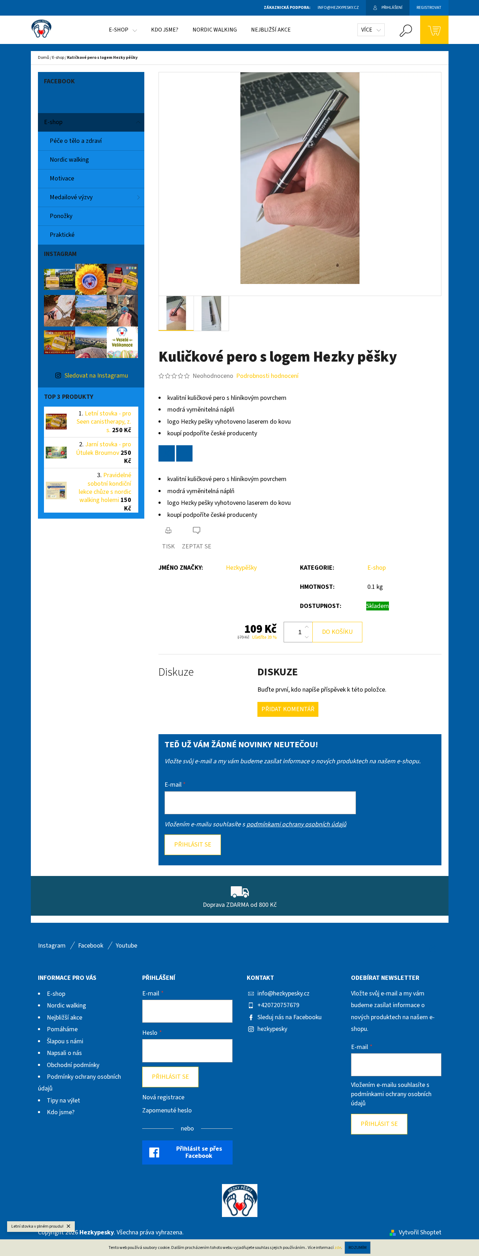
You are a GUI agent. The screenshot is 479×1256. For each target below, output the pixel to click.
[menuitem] (123, 30)
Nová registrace (163, 1097)
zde (337, 1248)
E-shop (53, 122)
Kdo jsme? (60, 1112)
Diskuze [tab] (176, 672)
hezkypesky (272, 1029)
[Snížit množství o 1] (306, 637)
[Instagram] (433, 948)
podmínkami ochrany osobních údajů (296, 824)
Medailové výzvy (71, 197)
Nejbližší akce (64, 1017)
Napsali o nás (64, 1053)
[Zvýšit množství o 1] (306, 627)
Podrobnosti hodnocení (267, 376)
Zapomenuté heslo (167, 1110)
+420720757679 (278, 1005)
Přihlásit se (192, 844)
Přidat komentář (287, 709)
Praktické (62, 234)
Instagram (52, 945)
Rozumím (358, 1248)
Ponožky (61, 216)
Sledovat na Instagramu (96, 375)
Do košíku (337, 631)
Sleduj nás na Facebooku (289, 1017)
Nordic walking (69, 159)
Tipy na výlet (63, 1100)
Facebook (90, 945)
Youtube (126, 945)
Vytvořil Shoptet (420, 1232)
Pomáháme (62, 1029)
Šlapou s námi (65, 1041)
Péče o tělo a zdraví (76, 140)
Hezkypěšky (241, 567)
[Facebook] (184, 453)
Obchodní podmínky (73, 1065)
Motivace (62, 178)
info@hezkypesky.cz (283, 993)
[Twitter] (166, 453)
